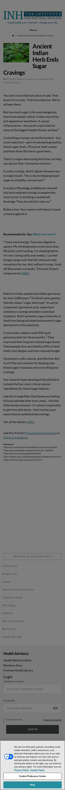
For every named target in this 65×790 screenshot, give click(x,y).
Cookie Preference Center (32, 776)
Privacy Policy (21, 770)
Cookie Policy (37, 770)
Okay (32, 785)
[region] (32, 765)
